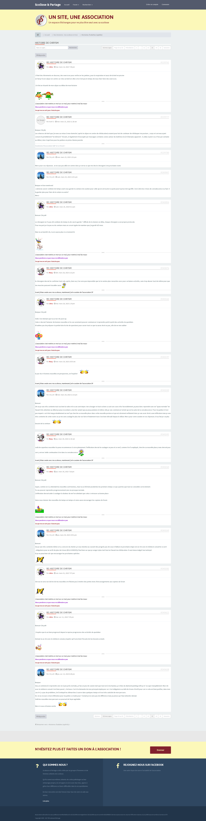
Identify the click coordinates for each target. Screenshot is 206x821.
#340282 (165, 568)
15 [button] (160, 48)
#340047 (165, 172)
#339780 (165, 152)
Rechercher (87, 5)
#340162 (165, 299)
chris (51, 67)
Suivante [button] (167, 48)
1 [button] (136, 48)
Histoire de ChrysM (47, 42)
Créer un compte (152, 4)
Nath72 (51, 122)
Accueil (66, 5)
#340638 (165, 669)
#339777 (165, 117)
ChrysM (51, 157)
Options (97, 716)
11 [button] (144, 48)
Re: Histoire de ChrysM (59, 62)
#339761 (165, 62)
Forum (75, 5)
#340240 (165, 390)
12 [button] (148, 48)
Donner (160, 749)
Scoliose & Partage (48, 4)
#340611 (165, 612)
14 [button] (156, 48)
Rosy (51, 273)
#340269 (165, 530)
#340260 (165, 467)
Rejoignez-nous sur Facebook (143, 764)
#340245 (165, 434)
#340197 (165, 357)
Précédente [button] (130, 48)
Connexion (165, 4)
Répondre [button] (41, 55)
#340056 (165, 202)
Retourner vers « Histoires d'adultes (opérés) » (53, 724)
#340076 (165, 268)
